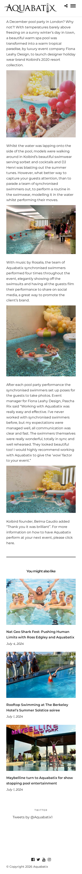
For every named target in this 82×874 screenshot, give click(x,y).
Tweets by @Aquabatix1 (33, 817)
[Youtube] (43, 859)
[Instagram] (49, 859)
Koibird (32, 60)
